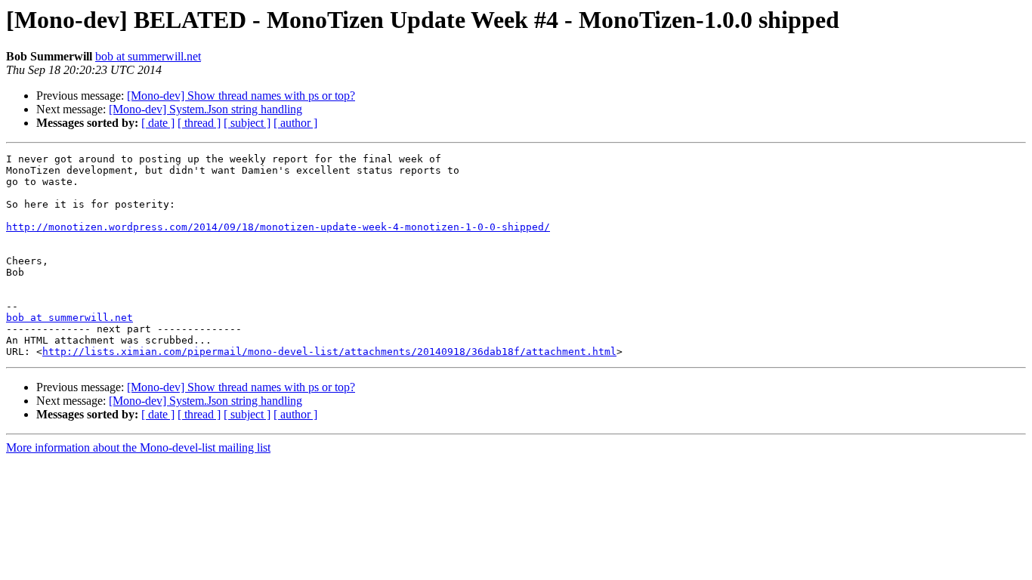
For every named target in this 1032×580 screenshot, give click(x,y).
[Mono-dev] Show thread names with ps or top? (241, 95)
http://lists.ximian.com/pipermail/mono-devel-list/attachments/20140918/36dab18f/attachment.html (329, 351)
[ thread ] (199, 122)
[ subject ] (247, 122)
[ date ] (158, 122)
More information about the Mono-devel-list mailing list (138, 447)
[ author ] (295, 122)
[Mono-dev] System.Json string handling (205, 109)
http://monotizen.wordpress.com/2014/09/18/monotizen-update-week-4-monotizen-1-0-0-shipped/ (278, 227)
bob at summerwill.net (148, 56)
